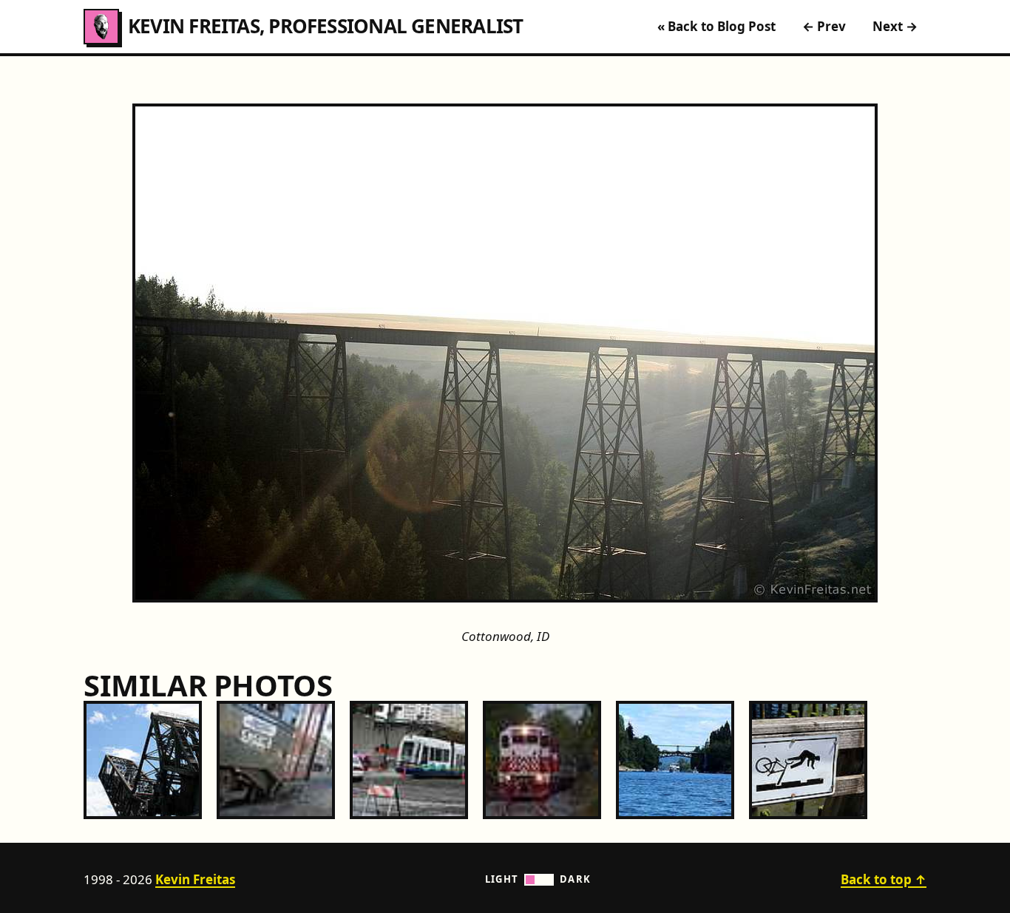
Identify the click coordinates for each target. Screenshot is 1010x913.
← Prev (824, 26)
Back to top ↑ (883, 879)
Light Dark (538, 879)
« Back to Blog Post (716, 26)
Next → (895, 26)
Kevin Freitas (195, 879)
